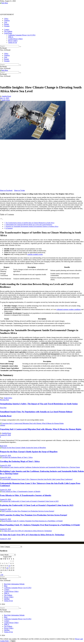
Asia (5, 22)
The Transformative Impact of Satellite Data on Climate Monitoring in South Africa (30, 223)
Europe (6, 24)
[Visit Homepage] (4, 3)
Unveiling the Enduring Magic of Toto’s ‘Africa (20, 461)
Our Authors (8, 31)
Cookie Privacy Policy (15, 39)
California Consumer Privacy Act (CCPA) (21, 35)
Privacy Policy (13, 40)
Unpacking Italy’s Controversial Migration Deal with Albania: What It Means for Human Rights (40, 429)
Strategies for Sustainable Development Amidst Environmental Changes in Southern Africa (32, 226)
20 (7, 568)
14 (9, 566)
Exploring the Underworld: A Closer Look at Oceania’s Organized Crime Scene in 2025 (36, 505)
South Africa (6, 100)
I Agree (13, 641)
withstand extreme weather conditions (68, 309)
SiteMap (7, 599)
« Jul (1, 574)
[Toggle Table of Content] (1, 219)
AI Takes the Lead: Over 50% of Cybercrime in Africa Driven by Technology (32, 535)
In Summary (9, 228)
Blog (5, 586)
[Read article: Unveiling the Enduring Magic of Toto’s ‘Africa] (42, 457)
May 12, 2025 (4, 98)
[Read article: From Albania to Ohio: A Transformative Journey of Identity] (42, 491)
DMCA (10, 37)
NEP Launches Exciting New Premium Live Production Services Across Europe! (33, 515)
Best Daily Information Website (14, 584)
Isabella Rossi (6, 96)
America (7, 20)
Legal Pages (8, 33)
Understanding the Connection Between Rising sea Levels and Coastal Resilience (29, 224)
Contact (6, 29)
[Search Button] (20, 46)
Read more (3, 446)
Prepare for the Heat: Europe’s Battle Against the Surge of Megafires (28, 452)
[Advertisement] (37, 8)
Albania (2, 425)
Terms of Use (12, 42)
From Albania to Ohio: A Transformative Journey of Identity (25, 495)
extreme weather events (35, 254)
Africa (6, 18)
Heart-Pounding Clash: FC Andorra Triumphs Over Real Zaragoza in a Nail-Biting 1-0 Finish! (40, 525)
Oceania (6, 26)
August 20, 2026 (5, 435)
